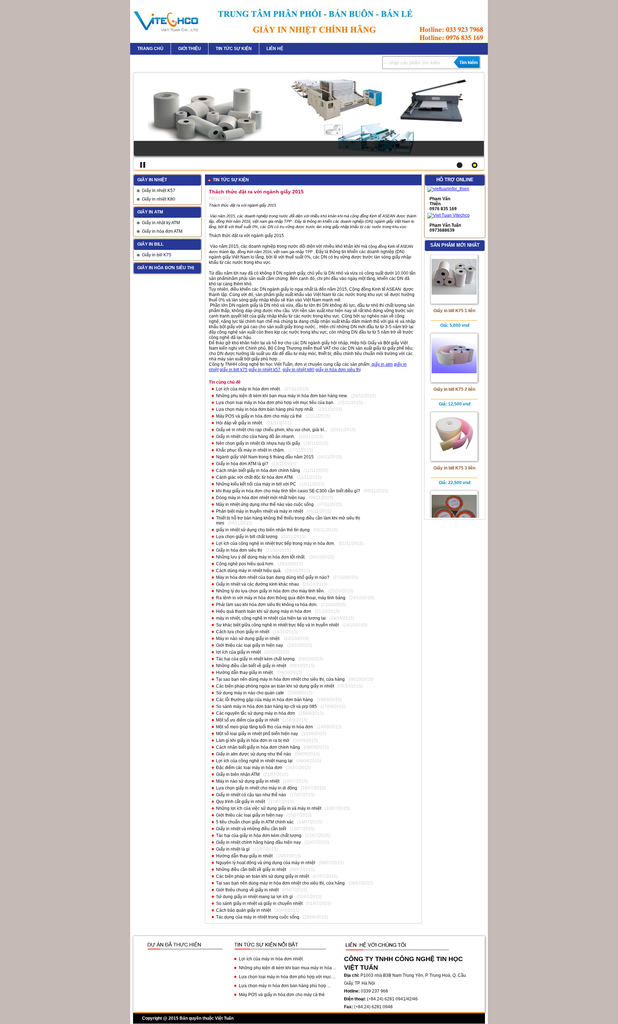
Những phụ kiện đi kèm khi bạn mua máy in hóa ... (287, 967)
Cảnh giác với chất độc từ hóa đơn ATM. (255, 477)
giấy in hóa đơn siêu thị (338, 369)
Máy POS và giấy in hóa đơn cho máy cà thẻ (259, 416)
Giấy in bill (150, 244)
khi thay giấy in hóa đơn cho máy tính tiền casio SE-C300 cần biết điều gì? (288, 490)
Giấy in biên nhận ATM (238, 774)
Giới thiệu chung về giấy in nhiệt (247, 889)
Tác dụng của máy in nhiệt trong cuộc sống (257, 917)
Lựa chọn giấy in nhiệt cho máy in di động (256, 788)
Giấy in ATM (150, 212)
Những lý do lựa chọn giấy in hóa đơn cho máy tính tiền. (270, 591)
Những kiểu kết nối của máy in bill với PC (256, 484)
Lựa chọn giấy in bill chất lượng (247, 536)
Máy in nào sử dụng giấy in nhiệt (247, 781)
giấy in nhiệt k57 (264, 369)
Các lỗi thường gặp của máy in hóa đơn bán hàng (264, 699)
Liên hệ (274, 48)
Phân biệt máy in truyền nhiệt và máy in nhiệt (259, 511)
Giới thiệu (189, 48)
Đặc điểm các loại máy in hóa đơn (249, 767)
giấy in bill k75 (233, 369)
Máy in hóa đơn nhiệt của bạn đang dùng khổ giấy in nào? (272, 577)
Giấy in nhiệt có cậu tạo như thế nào (251, 794)
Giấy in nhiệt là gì (233, 849)
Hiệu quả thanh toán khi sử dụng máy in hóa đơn (263, 611)
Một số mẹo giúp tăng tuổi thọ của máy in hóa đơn (264, 726)
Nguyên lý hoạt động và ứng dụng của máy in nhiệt (265, 862)
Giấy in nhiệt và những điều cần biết (251, 828)
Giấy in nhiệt (152, 179)
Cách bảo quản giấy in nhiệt (243, 910)
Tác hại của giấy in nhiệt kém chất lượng (255, 658)
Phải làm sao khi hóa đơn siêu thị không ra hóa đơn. (267, 604)
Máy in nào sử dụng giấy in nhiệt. (248, 638)
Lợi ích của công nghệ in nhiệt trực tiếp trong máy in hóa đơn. (275, 543)
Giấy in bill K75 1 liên (454, 310)
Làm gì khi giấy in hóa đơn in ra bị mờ (252, 740)
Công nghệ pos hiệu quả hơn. (245, 563)
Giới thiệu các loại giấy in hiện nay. (250, 645)
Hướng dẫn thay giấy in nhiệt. (245, 672)
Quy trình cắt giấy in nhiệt (240, 801)
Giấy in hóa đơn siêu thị (165, 267)
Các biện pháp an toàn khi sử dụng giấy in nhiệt (262, 876)
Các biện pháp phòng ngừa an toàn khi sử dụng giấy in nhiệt (275, 686)
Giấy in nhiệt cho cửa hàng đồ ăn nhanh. (255, 436)
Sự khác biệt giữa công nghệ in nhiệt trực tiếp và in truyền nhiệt (277, 624)
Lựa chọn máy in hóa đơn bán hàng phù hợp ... (284, 985)
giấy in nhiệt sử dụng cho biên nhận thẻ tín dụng (263, 529)
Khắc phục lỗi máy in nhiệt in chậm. (250, 450)
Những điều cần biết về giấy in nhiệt (251, 665)
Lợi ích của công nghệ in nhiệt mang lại (254, 760)
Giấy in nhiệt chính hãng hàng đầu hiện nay (258, 842)
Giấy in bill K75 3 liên (454, 468)
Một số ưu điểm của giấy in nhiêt (247, 720)
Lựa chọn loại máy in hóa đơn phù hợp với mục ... (287, 976)
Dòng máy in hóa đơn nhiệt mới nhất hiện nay (260, 497)
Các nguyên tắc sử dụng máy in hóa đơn (255, 713)
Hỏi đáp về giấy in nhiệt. (239, 422)
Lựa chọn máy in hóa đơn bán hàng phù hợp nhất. (265, 409)
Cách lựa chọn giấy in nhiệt (242, 631)
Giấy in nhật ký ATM (161, 222)
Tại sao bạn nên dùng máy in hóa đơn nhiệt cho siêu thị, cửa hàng (280, 679)
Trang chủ (150, 48)
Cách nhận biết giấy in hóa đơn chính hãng (258, 470)
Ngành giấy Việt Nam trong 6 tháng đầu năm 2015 (265, 456)
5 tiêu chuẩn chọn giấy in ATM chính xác (255, 821)
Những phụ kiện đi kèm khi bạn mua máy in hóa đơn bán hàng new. (282, 395)
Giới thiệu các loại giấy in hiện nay (249, 815)
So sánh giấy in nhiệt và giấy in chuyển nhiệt (259, 903)
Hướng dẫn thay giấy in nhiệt (244, 855)
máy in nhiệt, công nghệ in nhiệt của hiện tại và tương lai (271, 618)
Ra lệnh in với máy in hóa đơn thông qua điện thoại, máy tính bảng (280, 597)
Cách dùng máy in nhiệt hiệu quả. (248, 570)
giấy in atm (382, 364)
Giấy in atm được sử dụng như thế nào (253, 754)
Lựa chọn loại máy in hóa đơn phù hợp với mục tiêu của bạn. (275, 402)
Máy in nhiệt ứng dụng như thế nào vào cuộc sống (265, 504)
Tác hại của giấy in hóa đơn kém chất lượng (258, 835)
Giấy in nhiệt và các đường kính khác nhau (257, 584)
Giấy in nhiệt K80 (158, 199)
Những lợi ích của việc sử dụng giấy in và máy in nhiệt (268, 808)
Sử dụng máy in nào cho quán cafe (250, 692)
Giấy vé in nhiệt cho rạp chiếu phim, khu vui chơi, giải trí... (271, 429)
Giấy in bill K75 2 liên (454, 389)
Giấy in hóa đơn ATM (162, 231)
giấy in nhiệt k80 (298, 369)
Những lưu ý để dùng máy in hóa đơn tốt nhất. (260, 557)
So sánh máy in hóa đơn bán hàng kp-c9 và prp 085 (266, 706)
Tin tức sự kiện (234, 48)
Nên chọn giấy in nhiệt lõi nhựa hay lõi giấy (258, 443)
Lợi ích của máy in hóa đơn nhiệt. (248, 389)
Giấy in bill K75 (156, 254)
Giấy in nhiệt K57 (158, 190)
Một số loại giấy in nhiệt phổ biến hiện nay (257, 733)
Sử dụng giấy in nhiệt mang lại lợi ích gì (254, 896)
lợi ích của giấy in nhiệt (238, 652)
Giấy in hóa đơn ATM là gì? (242, 463)
